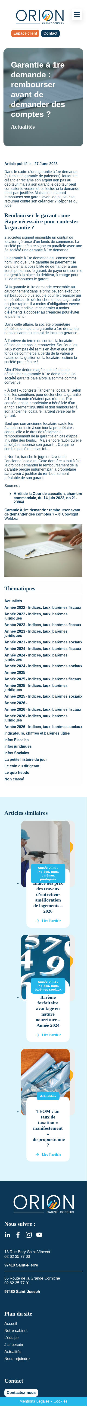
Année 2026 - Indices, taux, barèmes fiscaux (42, 709)
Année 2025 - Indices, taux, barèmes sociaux (43, 696)
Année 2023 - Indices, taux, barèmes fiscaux (42, 625)
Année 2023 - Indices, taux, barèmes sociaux (43, 642)
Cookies (60, 1401)
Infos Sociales (16, 753)
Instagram (29, 1235)
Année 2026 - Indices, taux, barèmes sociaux (43, 727)
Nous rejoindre (17, 1358)
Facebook (18, 1235)
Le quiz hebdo (16, 773)
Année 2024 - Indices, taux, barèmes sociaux (43, 666)
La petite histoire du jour (25, 759)
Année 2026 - (15, 703)
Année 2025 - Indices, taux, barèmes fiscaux (42, 679)
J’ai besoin (13, 1344)
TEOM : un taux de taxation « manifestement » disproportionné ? (49, 1128)
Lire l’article (51, 921)
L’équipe (11, 1337)
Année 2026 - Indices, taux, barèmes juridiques (48, 873)
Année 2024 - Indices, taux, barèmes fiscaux (42, 649)
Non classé (14, 779)
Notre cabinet (16, 1330)
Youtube (39, 1235)
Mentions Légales (34, 1401)
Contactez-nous (21, 1392)
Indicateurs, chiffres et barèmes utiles (37, 733)
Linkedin (7, 1235)
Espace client (25, 33)
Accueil (10, 1323)
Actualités (13, 601)
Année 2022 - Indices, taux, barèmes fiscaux (42, 608)
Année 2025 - (15, 673)
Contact (50, 33)
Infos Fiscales (16, 740)
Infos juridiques (18, 746)
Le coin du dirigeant (21, 766)
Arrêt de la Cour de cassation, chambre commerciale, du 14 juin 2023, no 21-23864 (48, 498)
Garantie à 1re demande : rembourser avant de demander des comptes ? (42, 512)
